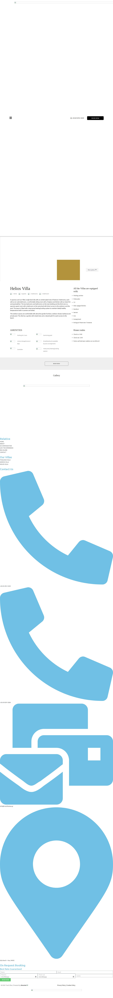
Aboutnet (23, 985)
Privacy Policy (61, 985)
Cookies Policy (71, 985)
